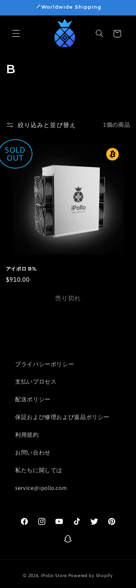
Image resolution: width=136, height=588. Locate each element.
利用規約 (27, 434)
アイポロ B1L (21, 269)
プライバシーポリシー (44, 364)
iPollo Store (54, 575)
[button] (16, 33)
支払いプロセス (35, 381)
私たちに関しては (38, 470)
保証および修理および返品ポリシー (62, 417)
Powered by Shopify (90, 575)
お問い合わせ (33, 452)
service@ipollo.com (40, 488)
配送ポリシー (33, 399)
